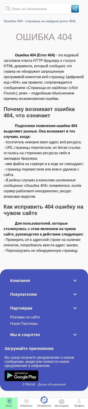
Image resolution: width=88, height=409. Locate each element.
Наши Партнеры (24, 323)
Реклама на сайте (25, 317)
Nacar (30, 384)
